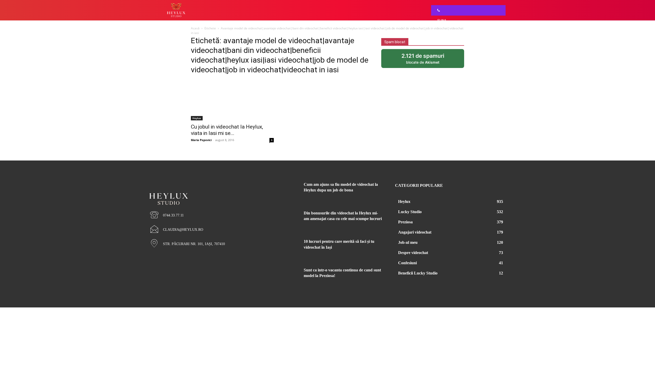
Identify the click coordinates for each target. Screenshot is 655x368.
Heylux (196, 118)
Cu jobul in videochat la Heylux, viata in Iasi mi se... (227, 130)
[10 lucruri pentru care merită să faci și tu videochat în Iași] (286, 247)
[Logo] (204, 190)
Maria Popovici (201, 140)
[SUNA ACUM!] (437, 10)
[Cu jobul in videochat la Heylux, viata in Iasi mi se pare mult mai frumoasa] (232, 99)
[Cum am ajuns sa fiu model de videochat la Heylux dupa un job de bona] (286, 190)
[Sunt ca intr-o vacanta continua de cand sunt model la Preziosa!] (286, 276)
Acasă (195, 28)
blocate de (428, 60)
